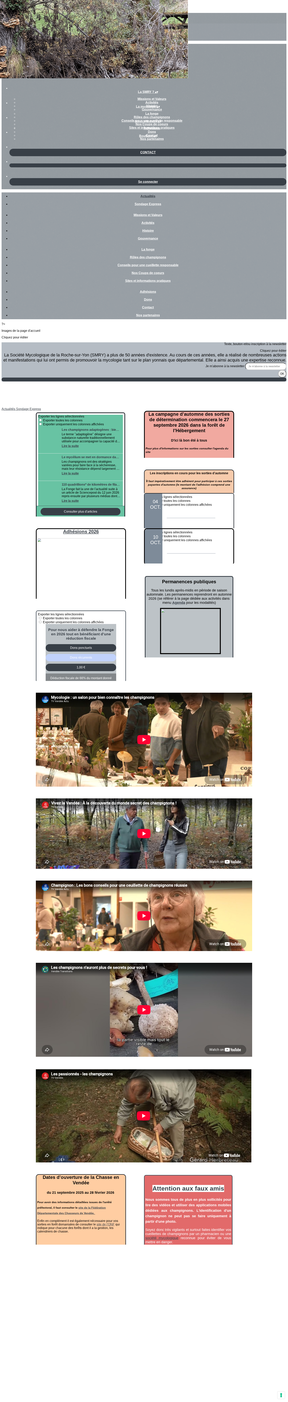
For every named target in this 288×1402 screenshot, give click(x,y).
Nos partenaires (152, 139)
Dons (152, 131)
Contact (148, 307)
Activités (151, 102)
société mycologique (161, 1238)
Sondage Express (148, 204)
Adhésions (152, 128)
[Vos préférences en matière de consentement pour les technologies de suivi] (281, 1395)
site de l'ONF (106, 1224)
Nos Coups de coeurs (152, 124)
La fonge (151, 113)
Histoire (148, 230)
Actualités (147, 196)
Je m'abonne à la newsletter (225, 366)
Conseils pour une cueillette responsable (148, 265)
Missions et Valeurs (152, 99)
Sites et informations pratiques (148, 280)
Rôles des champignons (152, 117)
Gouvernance (152, 109)
